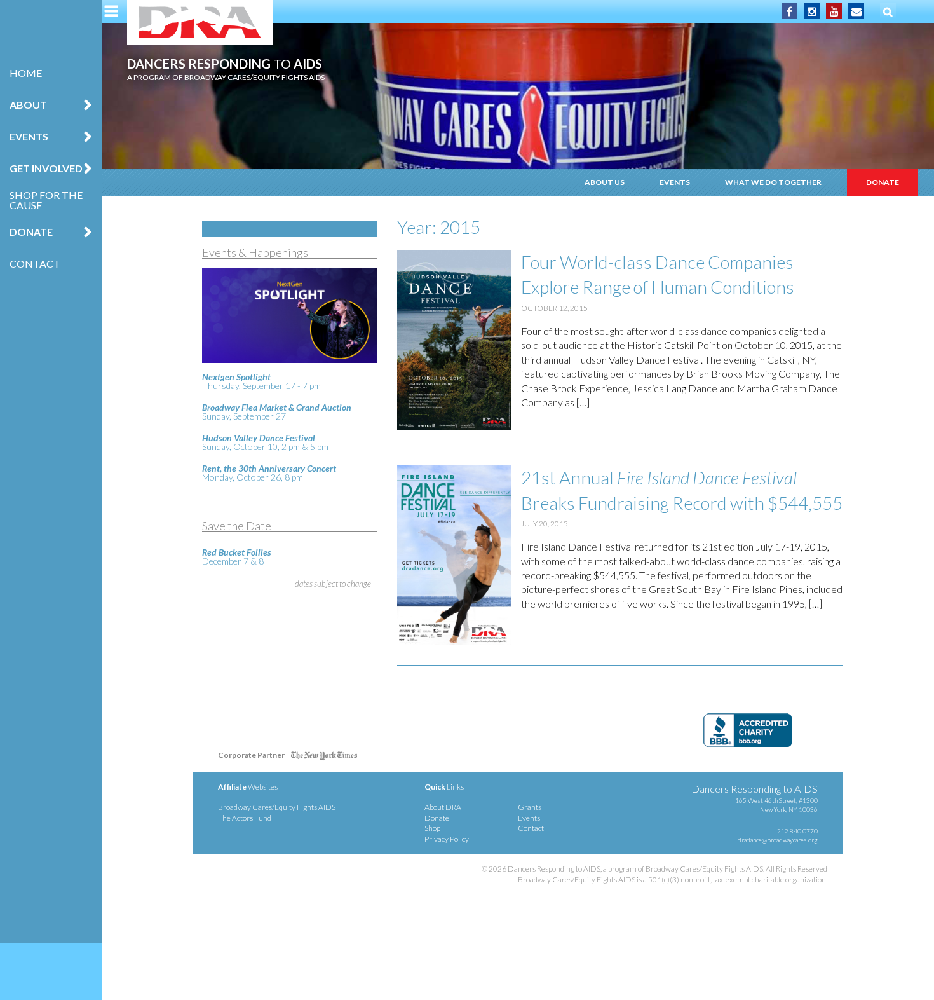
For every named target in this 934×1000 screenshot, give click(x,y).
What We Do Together (773, 182)
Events (675, 182)
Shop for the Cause (46, 200)
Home (26, 73)
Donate (882, 182)
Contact (35, 263)
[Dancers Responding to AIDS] (200, 22)
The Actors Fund (244, 818)
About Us (605, 182)
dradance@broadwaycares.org (778, 840)
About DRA (442, 807)
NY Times (324, 757)
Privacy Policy (446, 839)
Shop (432, 828)
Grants (529, 807)
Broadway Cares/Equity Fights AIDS (276, 807)
